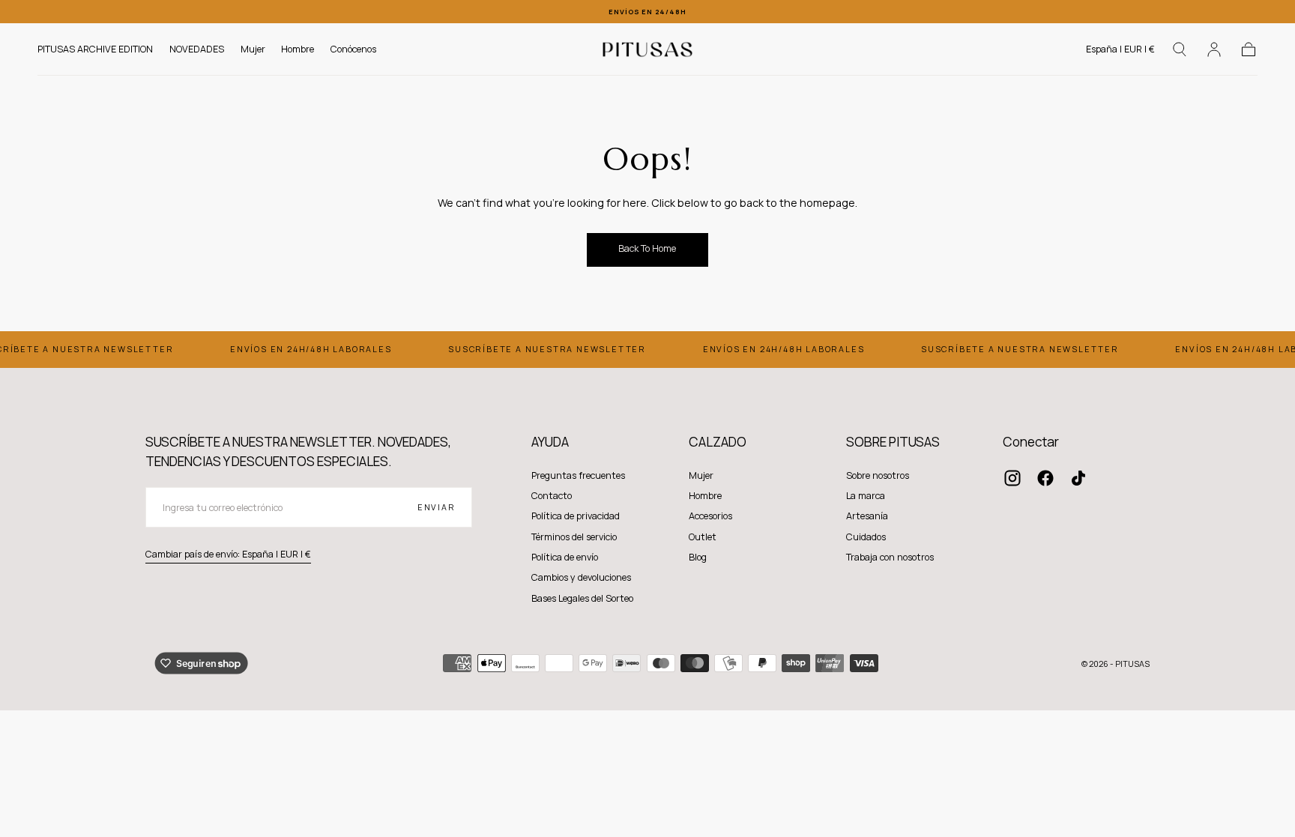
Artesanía (867, 516)
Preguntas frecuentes (578, 475)
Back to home (647, 248)
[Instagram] (1012, 478)
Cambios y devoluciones (581, 577)
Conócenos (353, 49)
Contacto (551, 495)
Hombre (297, 49)
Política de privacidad (575, 516)
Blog (698, 557)
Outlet (702, 537)
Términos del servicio (574, 537)
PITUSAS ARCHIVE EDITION (95, 49)
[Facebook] (1045, 478)
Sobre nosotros (877, 475)
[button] (1120, 52)
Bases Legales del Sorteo (582, 598)
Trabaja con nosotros (890, 557)
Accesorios (710, 516)
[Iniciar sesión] (1214, 49)
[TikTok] (1078, 478)
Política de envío (564, 557)
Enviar (436, 507)
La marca (865, 495)
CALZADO (717, 441)
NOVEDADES (196, 49)
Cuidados (866, 537)
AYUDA (550, 441)
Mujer (253, 49)
